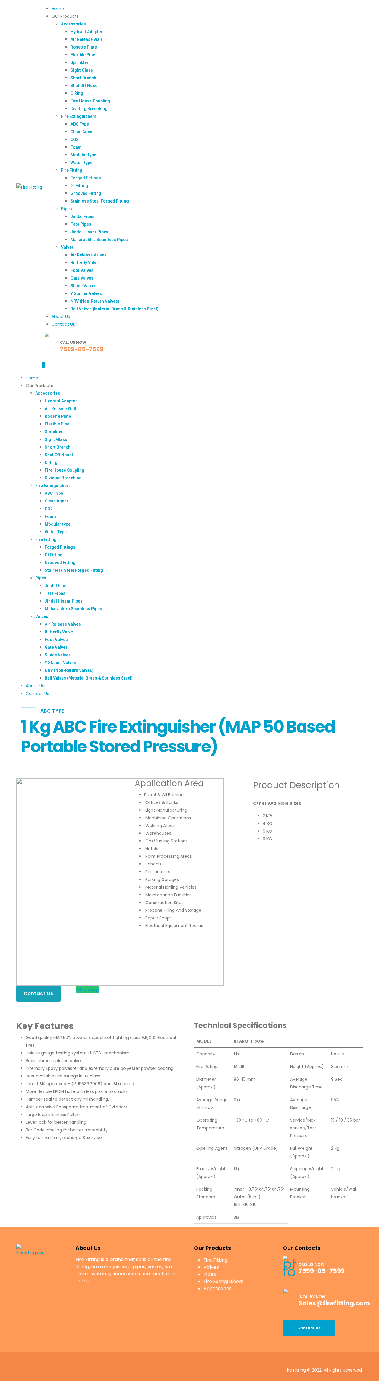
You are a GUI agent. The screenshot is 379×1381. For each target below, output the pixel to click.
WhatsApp (87, 989)
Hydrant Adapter (86, 31)
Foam (76, 147)
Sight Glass (81, 70)
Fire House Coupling (90, 101)
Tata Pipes (80, 224)
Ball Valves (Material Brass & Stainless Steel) (114, 308)
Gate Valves (82, 278)
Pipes (66, 208)
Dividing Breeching (88, 108)
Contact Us (63, 324)
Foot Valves (82, 270)
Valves (67, 247)
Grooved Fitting (85, 193)
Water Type (81, 162)
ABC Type (79, 124)
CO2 (74, 139)
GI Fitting (79, 185)
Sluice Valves (83, 285)
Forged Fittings (85, 178)
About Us (61, 316)
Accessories (73, 24)
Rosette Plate (83, 47)
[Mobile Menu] (43, 365)
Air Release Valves (88, 255)
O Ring (76, 93)
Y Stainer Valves (86, 293)
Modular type (83, 154)
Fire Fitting (71, 170)
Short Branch (83, 78)
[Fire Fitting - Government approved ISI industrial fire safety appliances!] (29, 187)
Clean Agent (82, 131)
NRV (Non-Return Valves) (94, 301)
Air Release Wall (86, 39)
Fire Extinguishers (79, 116)
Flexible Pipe (82, 54)
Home (58, 9)
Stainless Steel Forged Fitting (99, 201)
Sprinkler (79, 62)
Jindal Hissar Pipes (89, 231)
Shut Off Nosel (84, 85)
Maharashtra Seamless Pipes (99, 239)
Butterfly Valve (84, 262)
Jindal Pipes (82, 216)
